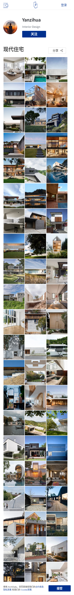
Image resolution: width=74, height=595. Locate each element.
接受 (59, 588)
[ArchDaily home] (35, 5)
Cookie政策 (26, 590)
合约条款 (39, 587)
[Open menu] (5, 5)
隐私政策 (7, 590)
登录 (64, 5)
